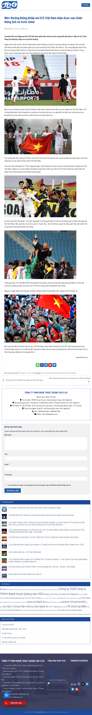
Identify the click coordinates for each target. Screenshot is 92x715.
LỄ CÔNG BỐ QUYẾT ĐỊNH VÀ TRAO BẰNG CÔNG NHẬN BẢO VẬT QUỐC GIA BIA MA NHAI (41, 515)
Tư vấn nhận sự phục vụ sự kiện (13, 638)
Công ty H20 (67, 589)
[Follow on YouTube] (77, 689)
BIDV (8, 589)
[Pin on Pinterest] (50, 365)
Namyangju (18, 602)
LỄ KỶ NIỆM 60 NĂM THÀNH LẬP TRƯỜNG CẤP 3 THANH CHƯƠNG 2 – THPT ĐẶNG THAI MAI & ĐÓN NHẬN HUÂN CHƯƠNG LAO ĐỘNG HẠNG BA (48, 560)
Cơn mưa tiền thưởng (47, 373)
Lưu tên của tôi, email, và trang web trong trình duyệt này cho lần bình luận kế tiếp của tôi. (39, 485)
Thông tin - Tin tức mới (27, 373)
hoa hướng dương (14, 598)
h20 (26, 28)
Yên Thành (45, 610)
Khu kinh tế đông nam (52, 598)
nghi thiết (24, 602)
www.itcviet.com (63, 712)
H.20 (5, 598)
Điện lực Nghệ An (53, 610)
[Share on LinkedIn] (54, 365)
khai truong (36, 598)
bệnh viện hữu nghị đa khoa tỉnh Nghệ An (36, 589)
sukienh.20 (67, 601)
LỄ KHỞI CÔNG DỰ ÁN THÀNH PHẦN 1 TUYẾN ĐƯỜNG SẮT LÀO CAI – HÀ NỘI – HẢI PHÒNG (42, 567)
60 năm (3, 589)
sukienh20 (79, 601)
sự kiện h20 (24, 606)
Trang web (8, 475)
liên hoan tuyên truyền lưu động (72, 598)
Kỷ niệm (61, 598)
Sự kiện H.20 (10, 606)
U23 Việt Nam (72, 373)
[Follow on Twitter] (87, 684)
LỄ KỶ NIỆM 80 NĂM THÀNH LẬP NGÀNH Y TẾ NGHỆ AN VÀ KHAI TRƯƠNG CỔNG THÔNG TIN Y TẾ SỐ (46, 545)
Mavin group (11, 602)
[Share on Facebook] (42, 365)
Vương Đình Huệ (37, 610)
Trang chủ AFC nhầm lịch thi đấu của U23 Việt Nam (24, 380)
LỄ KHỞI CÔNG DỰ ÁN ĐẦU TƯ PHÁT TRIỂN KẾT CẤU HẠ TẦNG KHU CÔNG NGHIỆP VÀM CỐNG (43, 537)
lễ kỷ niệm (85, 598)
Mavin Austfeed (4, 602)
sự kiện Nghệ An (39, 606)
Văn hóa (29, 610)
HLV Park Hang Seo (61, 373)
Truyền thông (7, 633)
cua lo (56, 589)
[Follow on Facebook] (79, 684)
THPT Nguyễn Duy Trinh (58, 607)
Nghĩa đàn (31, 602)
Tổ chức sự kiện (77, 606)
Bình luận (8, 435)
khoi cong (43, 598)
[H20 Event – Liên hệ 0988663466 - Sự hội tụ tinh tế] (13, 5)
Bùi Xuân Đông (21, 589)
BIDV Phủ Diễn (13, 589)
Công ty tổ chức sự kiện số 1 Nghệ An (61, 594)
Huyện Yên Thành (26, 598)
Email (6, 464)
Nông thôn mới (51, 602)
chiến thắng (51, 589)
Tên (6, 454)
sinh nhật (58, 602)
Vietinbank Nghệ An (13, 610)
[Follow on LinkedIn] (73, 689)
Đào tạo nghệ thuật (9, 642)
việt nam (24, 610)
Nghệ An (40, 601)
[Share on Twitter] (46, 365)
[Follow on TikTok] (83, 684)
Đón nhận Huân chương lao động (70, 610)
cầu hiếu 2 (81, 594)
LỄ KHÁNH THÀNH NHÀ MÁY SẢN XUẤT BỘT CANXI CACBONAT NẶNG (35, 508)
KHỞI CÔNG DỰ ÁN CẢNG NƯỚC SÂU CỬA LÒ (25, 574)
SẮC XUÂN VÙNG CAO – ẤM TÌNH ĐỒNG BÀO (25, 552)
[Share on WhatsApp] (37, 365)
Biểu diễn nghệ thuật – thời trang (14, 629)
